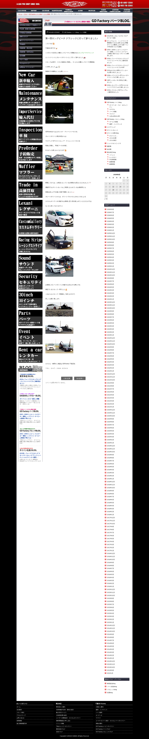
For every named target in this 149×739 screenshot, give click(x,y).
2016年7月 (110, 568)
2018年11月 (111, 485)
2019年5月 (110, 467)
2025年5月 (110, 254)
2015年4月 (110, 613)
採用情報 (19, 720)
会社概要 (22, 56)
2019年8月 (110, 458)
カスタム (112, 109)
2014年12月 (111, 625)
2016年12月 (111, 553)
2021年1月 (110, 407)
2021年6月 (110, 392)
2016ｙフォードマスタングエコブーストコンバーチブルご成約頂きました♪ (118, 60)
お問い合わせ (20, 718)
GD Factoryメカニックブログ (104, 731)
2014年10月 (111, 631)
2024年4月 (110, 290)
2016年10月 (111, 559)
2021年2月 (110, 404)
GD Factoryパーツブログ (103, 729)
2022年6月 (110, 356)
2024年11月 (111, 272)
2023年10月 (111, 308)
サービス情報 (113, 122)
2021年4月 (110, 398)
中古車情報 (112, 159)
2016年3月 (110, 580)
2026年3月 (110, 224)
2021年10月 (111, 380)
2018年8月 (110, 494)
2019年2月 (110, 476)
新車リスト (34, 11)
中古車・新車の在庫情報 (27, 29)
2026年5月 (110, 218)
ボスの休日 (112, 140)
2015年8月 (110, 601)
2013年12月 (111, 661)
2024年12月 (111, 269)
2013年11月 (111, 664)
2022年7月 (110, 353)
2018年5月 (110, 502)
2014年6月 (110, 643)
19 (113, 190)
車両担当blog (111, 683)
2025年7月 (110, 248)
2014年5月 (110, 646)
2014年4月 (110, 649)
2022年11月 (111, 341)
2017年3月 (110, 544)
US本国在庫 (45, 11)
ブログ (25, 14)
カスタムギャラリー (127, 11)
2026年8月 (110, 209)
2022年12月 (111, 338)
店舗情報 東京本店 (26, 48)
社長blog (110, 692)
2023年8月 (110, 314)
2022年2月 (110, 368)
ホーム (20, 14)
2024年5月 (110, 287)
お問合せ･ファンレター (27, 67)
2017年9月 (110, 526)
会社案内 (19, 709)
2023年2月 (110, 332)
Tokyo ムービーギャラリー (64, 726)
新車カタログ (24, 36)
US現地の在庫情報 (25, 33)
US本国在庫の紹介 (61, 715)
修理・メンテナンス (115, 124)
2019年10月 (111, 452)
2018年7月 (110, 496)
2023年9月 (110, 311)
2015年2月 (110, 619)
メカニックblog (112, 689)
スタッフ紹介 (24, 59)
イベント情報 (60, 723)
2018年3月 (110, 509)
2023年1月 (110, 335)
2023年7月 (110, 317)
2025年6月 (110, 251)
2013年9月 (110, 670)
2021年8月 (110, 386)
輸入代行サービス (61, 712)
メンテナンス (57, 11)
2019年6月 (110, 464)
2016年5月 (110, 574)
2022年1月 (110, 371)
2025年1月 (110, 266)
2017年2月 (110, 547)
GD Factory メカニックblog (115, 119)
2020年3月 (110, 437)
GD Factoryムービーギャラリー (105, 726)
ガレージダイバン (74, 4)
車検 (68, 11)
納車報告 (112, 164)
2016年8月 (110, 565)
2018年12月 (111, 481)
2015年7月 (110, 604)
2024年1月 (110, 299)
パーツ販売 (103, 11)
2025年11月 (111, 236)
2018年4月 (110, 506)
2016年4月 (110, 577)
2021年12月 (111, 374)
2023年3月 (110, 329)
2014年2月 (110, 655)
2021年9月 (110, 383)
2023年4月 (110, 326)
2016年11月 (111, 556)
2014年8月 (110, 637)
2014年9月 (110, 634)
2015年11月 (111, 592)
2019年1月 (110, 479)
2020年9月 (110, 419)
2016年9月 (110, 562)
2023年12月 (111, 302)
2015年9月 (110, 598)
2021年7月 (110, 389)
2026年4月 (110, 221)
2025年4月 (110, 257)
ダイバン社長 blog (113, 133)
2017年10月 (111, 523)
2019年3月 (110, 473)
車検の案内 (99, 723)
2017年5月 (110, 538)
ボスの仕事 (112, 138)
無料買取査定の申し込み (63, 720)
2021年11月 (111, 377)
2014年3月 (110, 652)
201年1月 (110, 673)
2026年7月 (110, 212)
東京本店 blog (111, 152)
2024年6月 (110, 284)
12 (113, 187)
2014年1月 (110, 658)
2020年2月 (110, 440)
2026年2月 (110, 227)
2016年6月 (110, 571)
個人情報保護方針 (22, 723)
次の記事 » (79, 378)
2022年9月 (110, 347)
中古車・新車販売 (22, 11)
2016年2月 (110, 583)
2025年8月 (110, 245)
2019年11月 (111, 449)
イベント (112, 155)
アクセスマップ (24, 63)
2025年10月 (111, 239)
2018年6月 (110, 499)
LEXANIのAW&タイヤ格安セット (30, 25)
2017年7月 (110, 532)
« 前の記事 (66, 378)
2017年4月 (110, 541)
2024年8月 (110, 278)
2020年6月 (110, 428)
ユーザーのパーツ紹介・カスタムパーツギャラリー (110, 720)
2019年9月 (110, 455)
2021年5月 (110, 395)
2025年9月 (110, 242)
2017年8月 (110, 529)
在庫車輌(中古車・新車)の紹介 (65, 709)
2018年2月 (110, 511)
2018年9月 (110, 491)
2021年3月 (110, 401)
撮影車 (109, 146)
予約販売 (22, 44)
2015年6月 (110, 607)
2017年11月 (111, 520)
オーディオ (80, 11)
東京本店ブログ (60, 729)
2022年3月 (110, 365)
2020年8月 (110, 422)
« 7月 (106, 199)
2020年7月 (110, 425)
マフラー (92, 11)
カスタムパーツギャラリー (115, 11)
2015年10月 (111, 595)
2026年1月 (110, 230)
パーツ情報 (47, 14)
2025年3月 (110, 260)
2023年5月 (110, 323)
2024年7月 (110, 281)
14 (120, 187)
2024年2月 (110, 296)
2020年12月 (111, 410)
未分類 (109, 149)
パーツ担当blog (112, 686)
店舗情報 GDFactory (26, 52)
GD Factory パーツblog (35, 14)
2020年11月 (111, 413)
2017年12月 (111, 517)
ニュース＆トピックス (114, 143)
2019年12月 (111, 446)
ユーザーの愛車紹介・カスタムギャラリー (68, 718)
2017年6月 (110, 535)
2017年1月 (110, 550)
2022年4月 (110, 362)
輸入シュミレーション (27, 40)
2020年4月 (110, 434)
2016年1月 (110, 586)
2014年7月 (110, 640)
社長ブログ (59, 731)
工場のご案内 (99, 707)
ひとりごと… (113, 136)
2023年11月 (111, 305)
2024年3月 (110, 293)
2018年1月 (110, 514)
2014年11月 (111, 628)
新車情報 (112, 162)
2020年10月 (111, 416)
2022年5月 (110, 359)
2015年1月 (110, 622)
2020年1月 (110, 443)
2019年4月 (110, 470)
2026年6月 (110, 215)
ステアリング (111, 127)
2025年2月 (110, 263)
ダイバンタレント (112, 130)
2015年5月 (110, 610)
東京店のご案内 (60, 707)
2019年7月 (110, 461)
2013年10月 (111, 667)
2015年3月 (110, 616)
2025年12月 (111, 233)
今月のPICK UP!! (114, 116)
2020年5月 (110, 431)
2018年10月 (111, 488)
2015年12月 (111, 589)
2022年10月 (111, 344)
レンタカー (112, 157)
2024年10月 (111, 275)
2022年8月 (110, 350)
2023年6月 (110, 320)
